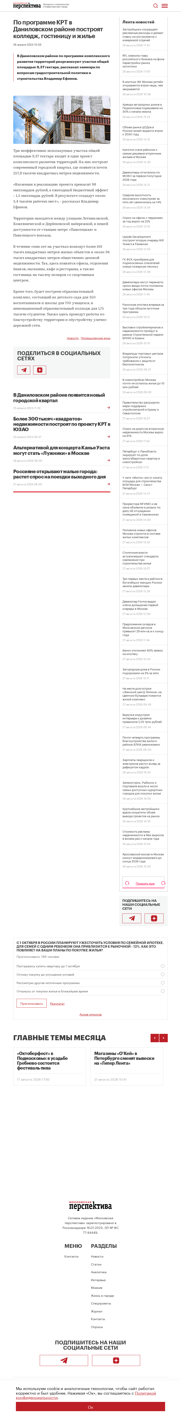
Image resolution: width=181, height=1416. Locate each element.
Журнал (96, 1310)
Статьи (96, 1264)
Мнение (96, 1287)
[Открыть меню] (165, 6)
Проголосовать (31, 1003)
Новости (73, 337)
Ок (90, 1406)
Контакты (71, 1256)
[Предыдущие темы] (155, 1038)
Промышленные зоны (95, 337)
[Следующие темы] (163, 1038)
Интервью (98, 1279)
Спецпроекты (101, 1303)
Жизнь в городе (102, 1295)
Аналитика (99, 1271)
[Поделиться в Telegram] (23, 370)
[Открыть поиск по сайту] (155, 5)
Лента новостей (138, 22)
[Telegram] (131, 918)
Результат (57, 1003)
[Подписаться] (39, 370)
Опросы (97, 1326)
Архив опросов (90, 1014)
